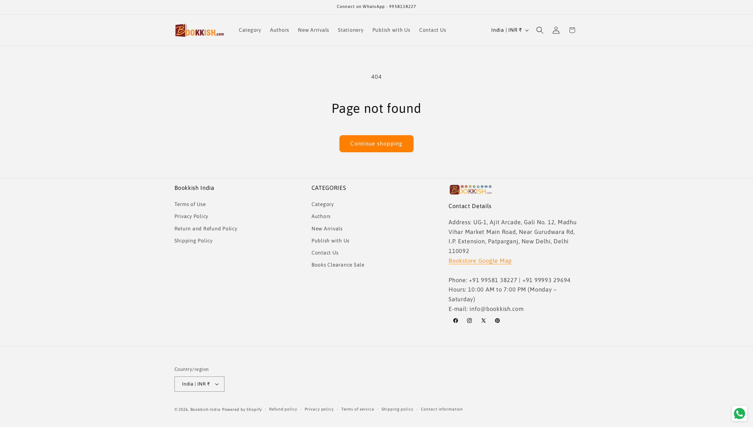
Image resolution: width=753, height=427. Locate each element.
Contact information (442, 409)
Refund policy (283, 409)
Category (322, 204)
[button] (540, 30)
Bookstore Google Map (480, 260)
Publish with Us (330, 240)
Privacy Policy (191, 216)
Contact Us (325, 252)
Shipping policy (398, 409)
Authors (321, 216)
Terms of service (357, 409)
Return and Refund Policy (205, 228)
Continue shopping (376, 143)
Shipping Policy (193, 240)
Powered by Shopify (242, 409)
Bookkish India (205, 409)
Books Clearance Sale (337, 264)
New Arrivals (327, 228)
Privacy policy (319, 409)
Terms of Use (190, 204)
